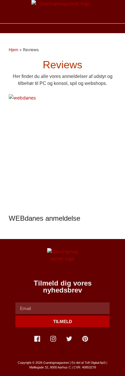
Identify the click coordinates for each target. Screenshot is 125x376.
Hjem (13, 49)
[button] (62, 28)
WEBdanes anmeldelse (44, 218)
